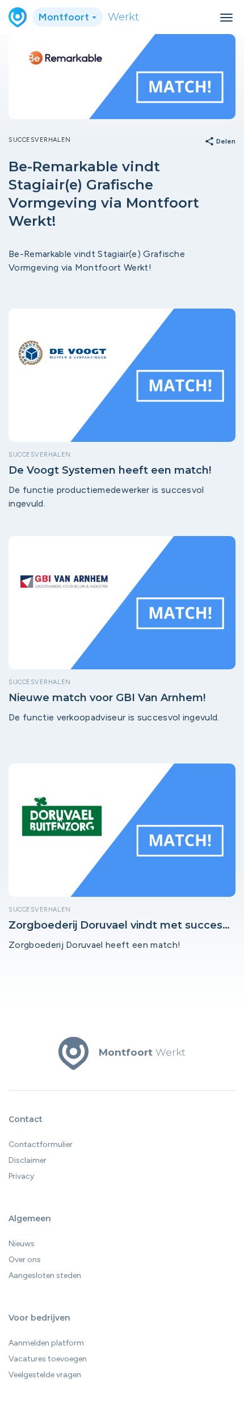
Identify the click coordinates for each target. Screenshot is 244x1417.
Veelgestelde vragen (45, 1375)
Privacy (21, 1176)
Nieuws (22, 1244)
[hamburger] (226, 18)
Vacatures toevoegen (48, 1359)
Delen (219, 141)
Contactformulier (41, 1144)
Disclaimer (28, 1160)
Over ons (25, 1259)
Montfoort (65, 17)
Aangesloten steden (45, 1275)
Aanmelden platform (46, 1343)
